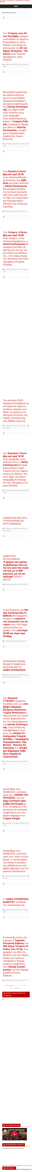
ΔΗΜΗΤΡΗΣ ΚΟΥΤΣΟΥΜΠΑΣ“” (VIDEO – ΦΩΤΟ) (16, 567)
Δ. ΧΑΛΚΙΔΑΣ (7, 980)
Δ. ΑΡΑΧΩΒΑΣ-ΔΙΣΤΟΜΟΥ (11, 144)
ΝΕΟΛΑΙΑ (14, 584)
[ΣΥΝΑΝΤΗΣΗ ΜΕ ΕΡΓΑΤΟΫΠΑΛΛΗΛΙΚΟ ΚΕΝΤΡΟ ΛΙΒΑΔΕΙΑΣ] (16, 507)
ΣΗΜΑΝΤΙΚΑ (7, 584)
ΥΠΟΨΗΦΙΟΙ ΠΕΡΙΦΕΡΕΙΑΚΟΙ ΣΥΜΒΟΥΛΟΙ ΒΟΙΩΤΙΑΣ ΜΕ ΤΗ (14, 666)
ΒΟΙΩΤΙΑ (14, 675)
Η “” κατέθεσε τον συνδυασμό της (16, 901)
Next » (18, 988)
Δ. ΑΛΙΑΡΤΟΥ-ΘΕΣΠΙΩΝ (10, 64)
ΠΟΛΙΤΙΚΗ (20, 64)
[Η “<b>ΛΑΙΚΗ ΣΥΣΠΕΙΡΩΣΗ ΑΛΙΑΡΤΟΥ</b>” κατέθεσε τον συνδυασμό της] (16, 890)
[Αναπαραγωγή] (3, 1171)
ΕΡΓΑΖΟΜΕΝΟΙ (16, 528)
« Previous (9, 985)
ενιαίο (4, 428)
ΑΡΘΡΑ (25, 584)
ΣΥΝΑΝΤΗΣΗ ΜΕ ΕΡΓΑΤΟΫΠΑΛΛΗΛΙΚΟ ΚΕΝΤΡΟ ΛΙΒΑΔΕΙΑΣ (15, 520)
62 (12, 988)
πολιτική (5, 878)
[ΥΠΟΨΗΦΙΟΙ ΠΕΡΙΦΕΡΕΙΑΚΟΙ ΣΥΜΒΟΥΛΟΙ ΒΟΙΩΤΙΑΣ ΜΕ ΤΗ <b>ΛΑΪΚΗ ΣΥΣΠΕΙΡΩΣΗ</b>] (16, 653)
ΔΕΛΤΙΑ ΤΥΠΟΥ (22, 211)
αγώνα (8, 428)
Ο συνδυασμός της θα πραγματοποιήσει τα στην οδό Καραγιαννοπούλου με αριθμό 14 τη (16, 623)
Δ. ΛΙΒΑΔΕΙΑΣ (8, 211)
